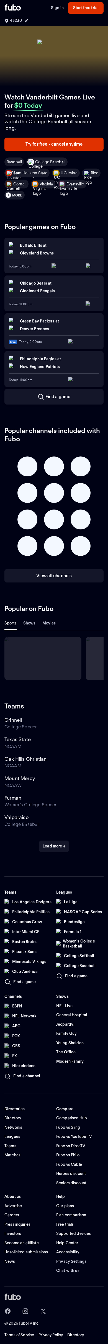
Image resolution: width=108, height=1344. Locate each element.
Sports (10, 623)
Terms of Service (19, 1335)
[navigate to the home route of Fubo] (12, 8)
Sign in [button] (57, 8)
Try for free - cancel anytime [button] (54, 144)
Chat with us (67, 1270)
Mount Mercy (19, 778)
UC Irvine (69, 173)
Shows (29, 623)
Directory (75, 1335)
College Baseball (50, 162)
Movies (49, 623)
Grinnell (13, 720)
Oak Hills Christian (25, 759)
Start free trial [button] (86, 8)
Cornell (19, 184)
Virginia (46, 184)
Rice (95, 173)
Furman (12, 798)
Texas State (17, 739)
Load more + (54, 846)
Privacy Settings (71, 1261)
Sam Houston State (30, 173)
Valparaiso (16, 817)
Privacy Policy (50, 1335)
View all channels (54, 575)
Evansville (75, 184)
